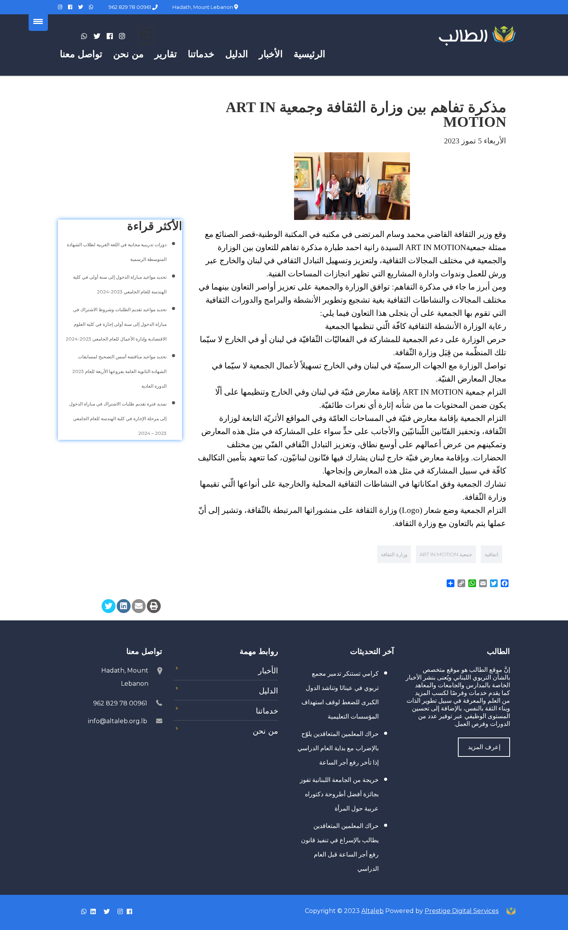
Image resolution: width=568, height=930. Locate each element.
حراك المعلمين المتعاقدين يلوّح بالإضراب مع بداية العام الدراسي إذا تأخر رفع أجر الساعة (338, 748)
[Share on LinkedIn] (124, 606)
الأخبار (271, 54)
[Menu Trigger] (38, 21)
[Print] (154, 606)
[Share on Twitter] (109, 606)
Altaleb (372, 911)
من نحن (128, 54)
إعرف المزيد (484, 747)
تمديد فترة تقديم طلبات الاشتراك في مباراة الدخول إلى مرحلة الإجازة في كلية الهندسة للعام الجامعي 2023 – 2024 (118, 418)
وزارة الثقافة (394, 554)
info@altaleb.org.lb (117, 721)
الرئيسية (309, 54)
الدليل (236, 54)
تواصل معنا (81, 54)
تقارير (166, 54)
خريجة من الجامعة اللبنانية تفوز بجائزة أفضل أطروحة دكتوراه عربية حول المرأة (339, 794)
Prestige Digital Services (461, 911)
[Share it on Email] (139, 606)
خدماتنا (201, 54)
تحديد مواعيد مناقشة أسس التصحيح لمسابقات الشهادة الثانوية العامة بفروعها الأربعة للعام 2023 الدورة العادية (119, 371)
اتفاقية (491, 554)
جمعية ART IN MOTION (446, 554)
